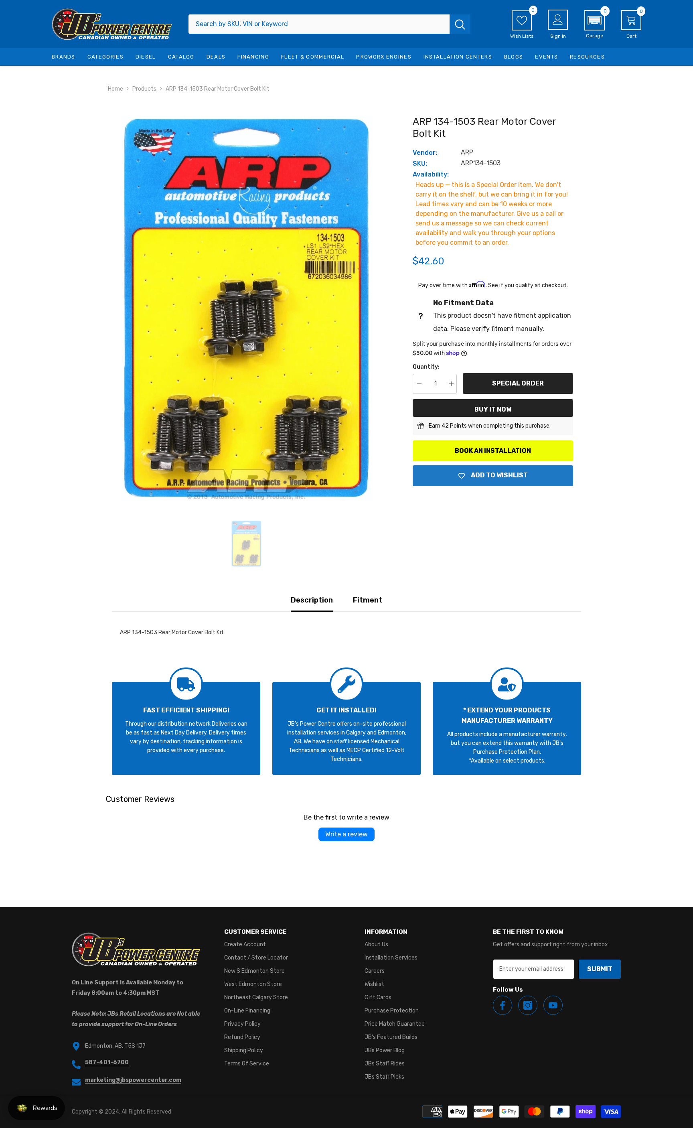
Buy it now (492, 409)
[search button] (460, 24)
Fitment (367, 600)
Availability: (431, 174)
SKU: (420, 163)
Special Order (518, 383)
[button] (594, 24)
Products (144, 88)
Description (312, 600)
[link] (186, 728)
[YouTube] (553, 1005)
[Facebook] (502, 1005)
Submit (599, 969)
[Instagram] (527, 1005)
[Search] (329, 24)
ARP (467, 152)
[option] (246, 308)
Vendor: (425, 152)
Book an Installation (493, 450)
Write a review (346, 834)
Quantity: (426, 366)
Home (115, 88)
